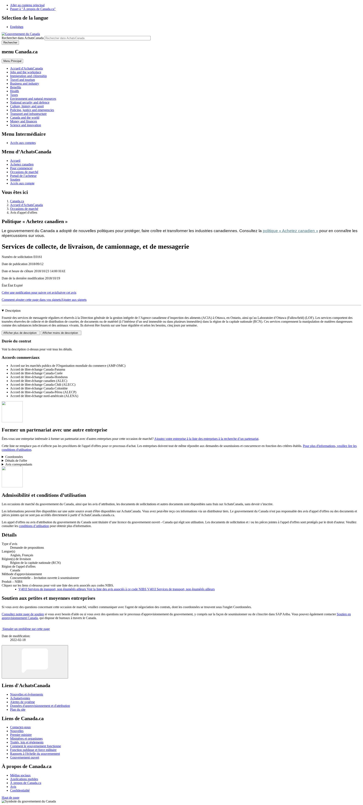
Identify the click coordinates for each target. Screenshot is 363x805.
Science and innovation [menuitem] (25, 125)
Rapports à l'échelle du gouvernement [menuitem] (35, 753)
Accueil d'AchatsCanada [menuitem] (26, 68)
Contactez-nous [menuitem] (20, 727)
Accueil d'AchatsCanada (26, 205)
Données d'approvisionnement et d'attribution (40, 706)
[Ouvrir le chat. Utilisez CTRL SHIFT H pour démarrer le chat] (35, 662)
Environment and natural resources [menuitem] (33, 98)
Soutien (15, 179)
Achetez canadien (22, 164)
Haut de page (10, 797)
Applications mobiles (24, 779)
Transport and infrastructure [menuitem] (28, 114)
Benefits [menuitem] (15, 87)
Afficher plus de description (20, 332)
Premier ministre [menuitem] (21, 735)
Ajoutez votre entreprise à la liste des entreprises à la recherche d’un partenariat (206, 439)
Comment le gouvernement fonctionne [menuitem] (35, 746)
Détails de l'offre (16, 460)
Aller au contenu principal (27, 5)
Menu (12, 61)
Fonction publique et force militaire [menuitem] (33, 750)
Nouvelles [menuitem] (17, 731)
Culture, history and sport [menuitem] (27, 106)
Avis (13, 786)
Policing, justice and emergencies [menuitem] (32, 110)
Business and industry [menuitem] (24, 83)
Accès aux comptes (23, 143)
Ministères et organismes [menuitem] (26, 738)
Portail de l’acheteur (23, 176)
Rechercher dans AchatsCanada (23, 38)
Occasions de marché (24, 172)
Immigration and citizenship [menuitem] (28, 76)
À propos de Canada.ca (25, 783)
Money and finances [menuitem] (23, 121)
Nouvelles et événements (26, 694)
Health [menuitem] (14, 91)
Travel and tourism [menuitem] (22, 80)
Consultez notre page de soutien (23, 614)
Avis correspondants (18, 464)
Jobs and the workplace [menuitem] (25, 72)
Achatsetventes (20, 698)
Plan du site (17, 709)
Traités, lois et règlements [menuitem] (26, 742)
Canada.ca (17, 201)
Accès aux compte (22, 183)
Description (13, 310)
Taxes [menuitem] (14, 95)
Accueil (15, 160)
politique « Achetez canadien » (290, 231)
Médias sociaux (20, 775)
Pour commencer (21, 168)
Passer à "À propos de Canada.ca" (33, 9)
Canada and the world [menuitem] (24, 117)
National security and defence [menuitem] (29, 102)
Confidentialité (20, 790)
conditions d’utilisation (34, 526)
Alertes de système (22, 702)
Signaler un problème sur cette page (26, 629)
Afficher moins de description (61, 332)
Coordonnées (14, 457)
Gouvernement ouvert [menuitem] (24, 757)
